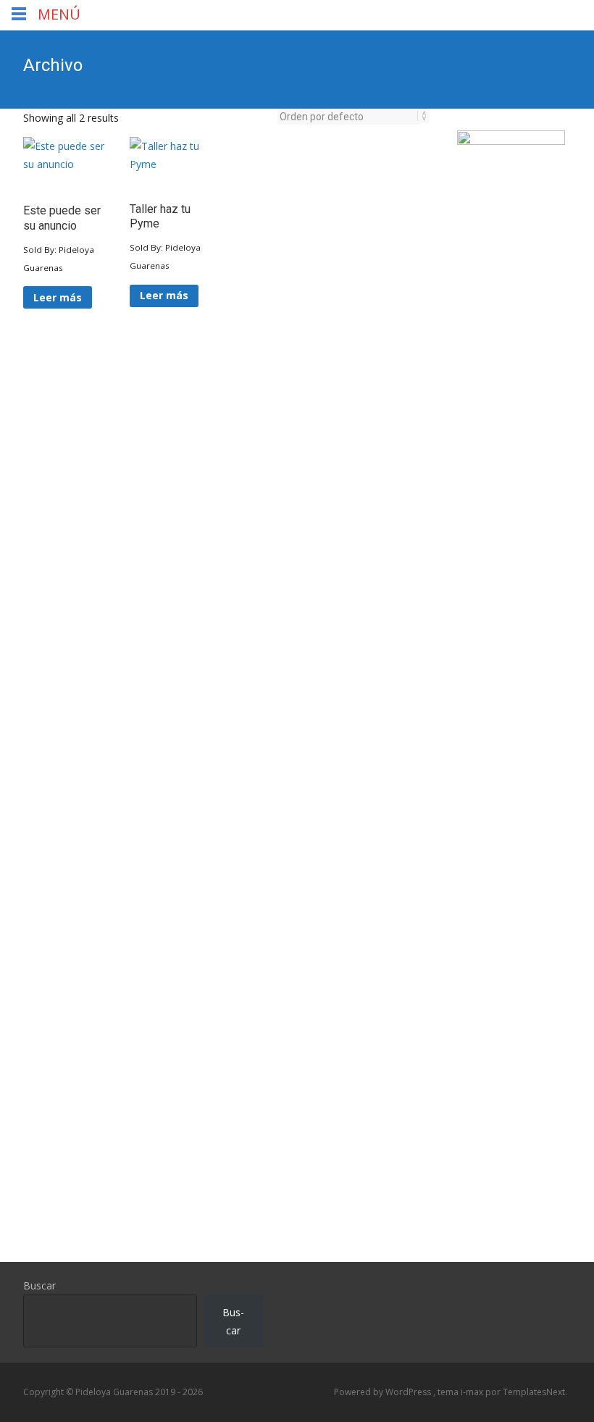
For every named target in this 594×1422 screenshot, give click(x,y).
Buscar (39, 1285)
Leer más (57, 297)
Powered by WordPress (383, 1392)
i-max (473, 1392)
